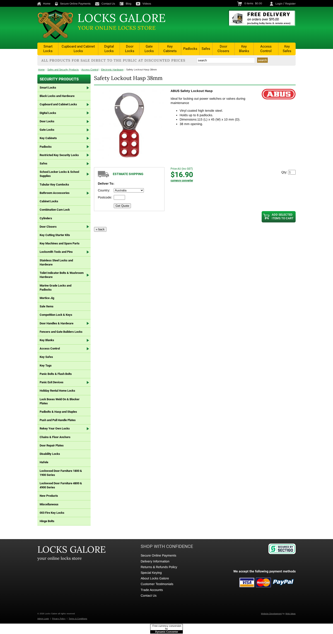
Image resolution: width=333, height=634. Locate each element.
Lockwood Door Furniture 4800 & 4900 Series (61, 485)
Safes (206, 49)
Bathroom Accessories (55, 193)
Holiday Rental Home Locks (57, 390)
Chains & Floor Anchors (55, 437)
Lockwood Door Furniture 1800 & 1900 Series (61, 473)
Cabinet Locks (49, 201)
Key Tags (46, 365)
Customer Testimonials (157, 584)
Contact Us (108, 3)
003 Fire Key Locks (52, 512)
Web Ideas (290, 613)
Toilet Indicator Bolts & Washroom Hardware (62, 275)
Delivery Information (155, 561)
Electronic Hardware (112, 69)
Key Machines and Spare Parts (60, 243)
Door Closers (223, 48)
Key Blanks (244, 48)
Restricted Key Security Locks (59, 155)
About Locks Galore (155, 578)
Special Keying (151, 572)
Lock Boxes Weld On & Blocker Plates (60, 401)
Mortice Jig (47, 298)
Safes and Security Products (63, 69)
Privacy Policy (58, 618)
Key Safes (287, 48)
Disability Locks (50, 454)
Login (278, 3)
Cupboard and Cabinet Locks (78, 48)
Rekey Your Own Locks (55, 428)
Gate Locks (149, 48)
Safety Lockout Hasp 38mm (141, 69)
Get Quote (122, 205)
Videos (146, 3)
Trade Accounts (152, 590)
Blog (128, 3)
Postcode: (105, 197)
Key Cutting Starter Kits (55, 235)
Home (47, 3)
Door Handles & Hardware (56, 323)
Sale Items (46, 306)
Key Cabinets (170, 48)
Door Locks (129, 48)
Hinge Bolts (47, 521)
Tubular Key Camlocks (54, 184)
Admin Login (43, 618)
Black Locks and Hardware (57, 96)
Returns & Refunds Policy (159, 567)
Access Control (266, 48)
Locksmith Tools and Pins (56, 251)
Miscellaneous (49, 504)
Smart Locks (48, 48)
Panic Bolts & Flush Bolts (56, 374)
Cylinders (46, 218)
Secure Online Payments (75, 3)
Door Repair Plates (52, 445)
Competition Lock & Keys (56, 314)
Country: (104, 190)
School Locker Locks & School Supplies (59, 174)
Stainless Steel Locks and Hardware (56, 262)
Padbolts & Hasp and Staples (58, 411)
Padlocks (190, 49)
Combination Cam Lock (55, 209)
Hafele (44, 462)
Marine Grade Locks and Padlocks (55, 287)
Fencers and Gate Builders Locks (61, 331)
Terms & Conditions (78, 618)
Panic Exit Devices (51, 382)
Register (290, 3)
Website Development (271, 613)
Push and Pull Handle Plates (58, 420)
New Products (49, 495)
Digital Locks (109, 48)
